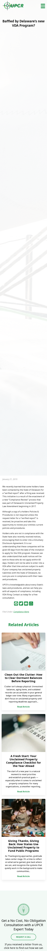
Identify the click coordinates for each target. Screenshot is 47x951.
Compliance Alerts (21, 611)
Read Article (23, 706)
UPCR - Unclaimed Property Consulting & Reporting (13, 6)
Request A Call (23, 937)
